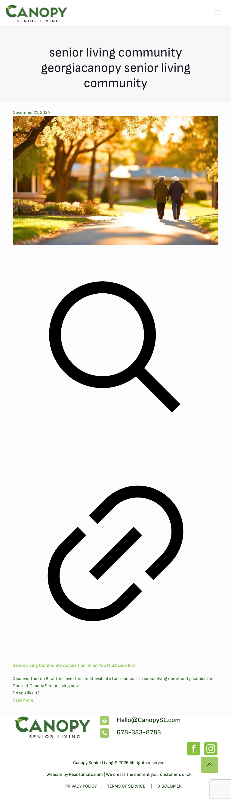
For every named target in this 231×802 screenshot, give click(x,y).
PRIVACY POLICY (81, 786)
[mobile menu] (218, 13)
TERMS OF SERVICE (126, 786)
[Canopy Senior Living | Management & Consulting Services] (37, 12)
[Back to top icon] (209, 765)
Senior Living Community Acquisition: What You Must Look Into (74, 665)
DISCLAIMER (169, 786)
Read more (23, 700)
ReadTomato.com (86, 774)
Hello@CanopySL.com (149, 720)
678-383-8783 (139, 732)
